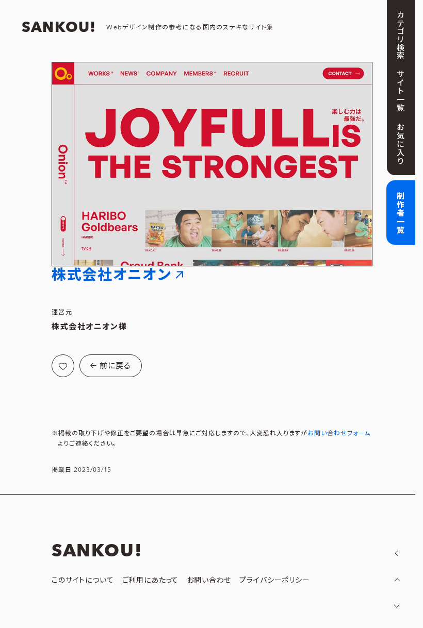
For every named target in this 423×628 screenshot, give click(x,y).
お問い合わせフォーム (338, 433)
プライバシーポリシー (274, 580)
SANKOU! (59, 28)
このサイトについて (83, 580)
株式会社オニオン (111, 275)
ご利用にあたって (150, 580)
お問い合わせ (209, 580)
